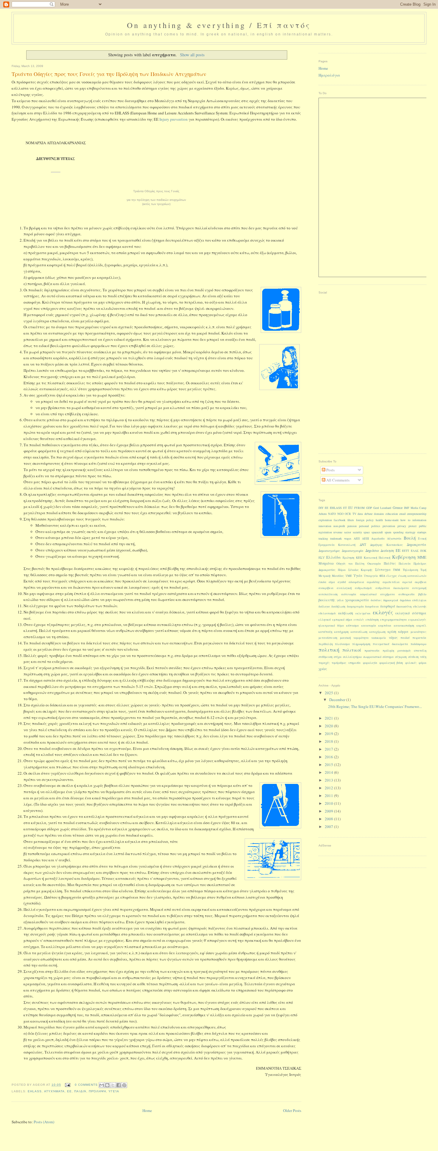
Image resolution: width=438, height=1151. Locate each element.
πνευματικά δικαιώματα (390, 644)
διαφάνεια (372, 606)
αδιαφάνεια (356, 582)
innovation (325, 526)
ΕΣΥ (322, 557)
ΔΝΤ (363, 544)
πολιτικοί (351, 650)
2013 (329, 780)
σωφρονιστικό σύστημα (378, 657)
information (419, 520)
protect (413, 526)
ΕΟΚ (423, 551)
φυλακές (411, 663)
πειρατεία (419, 638)
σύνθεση (413, 657)
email (402, 514)
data (360, 514)
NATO (332, 514)
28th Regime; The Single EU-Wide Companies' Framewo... (375, 706)
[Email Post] (67, 1084)
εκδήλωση (345, 613)
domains (379, 514)
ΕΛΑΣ (415, 551)
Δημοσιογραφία (353, 551)
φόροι (422, 663)
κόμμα (403, 631)
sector (347, 532)
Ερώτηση (348, 558)
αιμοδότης (373, 582)
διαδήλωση (338, 606)
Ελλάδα (333, 557)
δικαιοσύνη (403, 606)
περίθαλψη (326, 644)
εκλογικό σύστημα (410, 613)
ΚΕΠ (359, 558)
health (379, 520)
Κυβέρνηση (404, 557)
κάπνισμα (352, 625)
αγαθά (342, 582)
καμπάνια (384, 625)
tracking (323, 538)
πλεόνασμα (342, 644)
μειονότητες (418, 632)
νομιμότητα (361, 638)
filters (350, 520)
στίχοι (337, 657)
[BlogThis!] (107, 1085)
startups (421, 532)
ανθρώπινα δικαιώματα (392, 588)
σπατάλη (420, 650)
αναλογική (344, 588)
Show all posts (192, 55)
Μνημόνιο (326, 563)
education (392, 514)
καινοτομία (368, 625)
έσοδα (322, 582)
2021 (329, 718)
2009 (329, 811)
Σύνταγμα (383, 569)
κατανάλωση (359, 632)
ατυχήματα (54, 1091)
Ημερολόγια (329, 75)
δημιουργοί (390, 600)
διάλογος (324, 606)
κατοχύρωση (377, 632)
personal (364, 526)
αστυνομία (348, 594)
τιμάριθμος (339, 663)
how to (405, 520)
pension (352, 526)
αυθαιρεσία (406, 594)
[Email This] (102, 1085)
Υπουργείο (371, 576)
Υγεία (113, 1091)
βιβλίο (422, 594)
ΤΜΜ (396, 570)
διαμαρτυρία (355, 606)
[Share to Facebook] (119, 1085)
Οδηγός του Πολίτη (350, 564)
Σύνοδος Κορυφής (360, 570)
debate (368, 514)
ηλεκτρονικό (327, 625)
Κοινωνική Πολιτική (377, 558)
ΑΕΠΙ (365, 538)
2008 (329, 818)
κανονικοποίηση (404, 625)
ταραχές (324, 663)
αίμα (332, 582)
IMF (406, 508)
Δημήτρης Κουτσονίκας (386, 545)
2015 (329, 764)
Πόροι (342, 570)
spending (398, 532)
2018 (329, 741)
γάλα (340, 600)
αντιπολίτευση (328, 594)
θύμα (340, 625)
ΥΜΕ (348, 576)
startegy (410, 532)
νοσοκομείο (378, 638)
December (337, 699)
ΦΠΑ (382, 576)
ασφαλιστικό (368, 594)
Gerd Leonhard (382, 508)
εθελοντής (419, 606)
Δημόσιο (372, 550)
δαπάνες (376, 600)
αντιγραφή (419, 588)
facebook (339, 520)
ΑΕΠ (357, 538)
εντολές (359, 620)
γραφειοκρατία (357, 600)
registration (325, 532)
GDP (369, 508)
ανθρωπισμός (363, 588)
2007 (329, 826)
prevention (389, 526)
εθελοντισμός (327, 613)
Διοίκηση (387, 550)
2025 (329, 692)
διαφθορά (387, 606)
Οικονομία (374, 564)
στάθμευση (326, 657)
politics (375, 526)
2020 (329, 725)
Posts (330, 470)
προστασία (372, 650)
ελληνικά (325, 620)
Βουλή (410, 538)
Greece (398, 507)
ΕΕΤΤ (405, 551)
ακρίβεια (420, 582)
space (367, 532)
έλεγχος (391, 576)
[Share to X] (113, 1085)
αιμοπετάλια (391, 582)
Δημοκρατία (416, 544)
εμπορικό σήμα (342, 620)
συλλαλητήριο (352, 657)
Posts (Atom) (44, 1121)
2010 (329, 803)
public (422, 526)
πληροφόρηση (361, 644)
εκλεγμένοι (362, 613)
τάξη (423, 657)
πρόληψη (97, 1091)
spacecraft (377, 532)
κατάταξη (325, 632)
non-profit (339, 526)
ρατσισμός (404, 651)
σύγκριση (401, 657)
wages (347, 538)
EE (326, 508)
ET (345, 508)
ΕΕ (69, 1091)
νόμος (393, 637)
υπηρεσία (354, 663)
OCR (348, 514)
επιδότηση (372, 620)
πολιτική (329, 649)
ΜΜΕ (421, 557)
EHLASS (35, 1091)
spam (388, 532)
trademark (336, 538)
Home (147, 1110)
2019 (329, 733)
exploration (325, 520)
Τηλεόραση (410, 570)
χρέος (323, 669)
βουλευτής (327, 599)
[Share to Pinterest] (124, 1085)
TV (354, 514)
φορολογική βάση (391, 663)
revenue (337, 532)
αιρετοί (407, 582)
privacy (401, 526)
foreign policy (365, 520)
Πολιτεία (405, 564)
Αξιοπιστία (394, 538)
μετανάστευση (328, 638)
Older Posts (292, 1110)
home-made (392, 520)
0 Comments (86, 1084)
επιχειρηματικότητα (393, 620)
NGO (340, 514)
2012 (329, 787)
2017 (329, 749)
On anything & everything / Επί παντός (219, 25)
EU (350, 507)
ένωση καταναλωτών (412, 576)
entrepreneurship (416, 514)
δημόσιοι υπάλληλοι (413, 600)
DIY (321, 508)
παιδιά (80, 1091)
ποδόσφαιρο (418, 644)
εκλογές (383, 612)
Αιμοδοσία (378, 538)
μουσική (345, 638)
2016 (329, 756)
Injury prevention (173, 119)
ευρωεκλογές (417, 619)
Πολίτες (390, 563)
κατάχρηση (341, 632)
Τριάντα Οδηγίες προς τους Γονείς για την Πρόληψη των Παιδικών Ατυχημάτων (109, 73)
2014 (329, 772)
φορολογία (370, 663)
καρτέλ (421, 625)
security (357, 532)
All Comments (337, 480)
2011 (329, 795)
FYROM (359, 508)
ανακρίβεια (326, 588)
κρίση (392, 631)
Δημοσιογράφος (329, 551)
